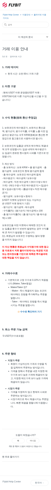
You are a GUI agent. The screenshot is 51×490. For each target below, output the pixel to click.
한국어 (38, 483)
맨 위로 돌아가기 (10, 457)
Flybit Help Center (11, 15)
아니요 (33, 440)
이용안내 (26, 15)
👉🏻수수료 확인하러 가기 (29, 311)
